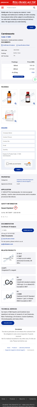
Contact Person (7, 137)
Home (8, 347)
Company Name (7, 133)
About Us (22, 399)
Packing (3, 53)
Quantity (5, 149)
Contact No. (6, 141)
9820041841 (5, 2)
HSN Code (4, 50)
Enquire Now (8, 323)
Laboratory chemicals (22, 179)
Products (14, 347)
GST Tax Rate (4, 56)
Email (4, 145)
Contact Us (32, 399)
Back (31, 27)
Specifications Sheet (23, 45)
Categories (4, 180)
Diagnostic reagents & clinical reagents (15, 350)
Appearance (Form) (6, 184)
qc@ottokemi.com (7, 244)
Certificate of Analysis (9, 45)
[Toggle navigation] (2, 7)
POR (33, 72)
